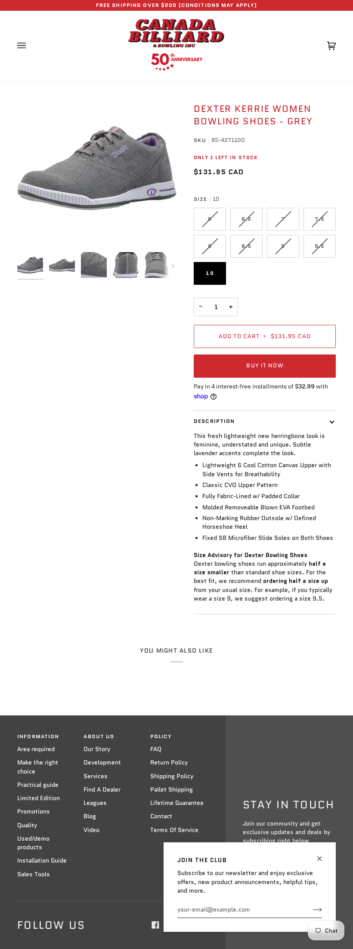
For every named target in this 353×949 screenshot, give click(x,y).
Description (214, 421)
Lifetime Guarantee (177, 803)
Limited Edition (38, 798)
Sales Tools (33, 874)
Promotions (33, 811)
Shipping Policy (171, 776)
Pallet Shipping (171, 790)
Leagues (95, 803)
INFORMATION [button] (38, 736)
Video (91, 830)
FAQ (155, 749)
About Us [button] (99, 736)
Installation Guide (42, 861)
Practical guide (38, 785)
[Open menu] (30, 45)
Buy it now (264, 366)
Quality (27, 825)
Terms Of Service (174, 830)
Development (102, 762)
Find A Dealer (102, 790)
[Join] (310, 910)
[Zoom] (96, 168)
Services (96, 776)
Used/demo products (33, 843)
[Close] (323, 855)
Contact (161, 816)
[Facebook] (155, 925)
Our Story (97, 749)
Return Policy (169, 762)
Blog (90, 816)
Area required (36, 749)
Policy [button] (161, 736)
